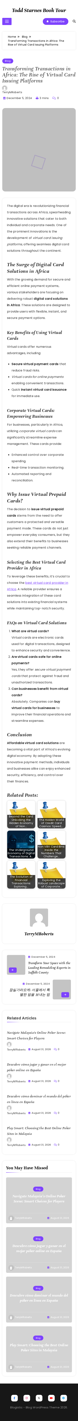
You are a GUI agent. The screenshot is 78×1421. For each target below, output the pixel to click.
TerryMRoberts (12, 92)
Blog (8, 61)
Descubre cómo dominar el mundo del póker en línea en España (39, 1298)
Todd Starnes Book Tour (39, 10)
